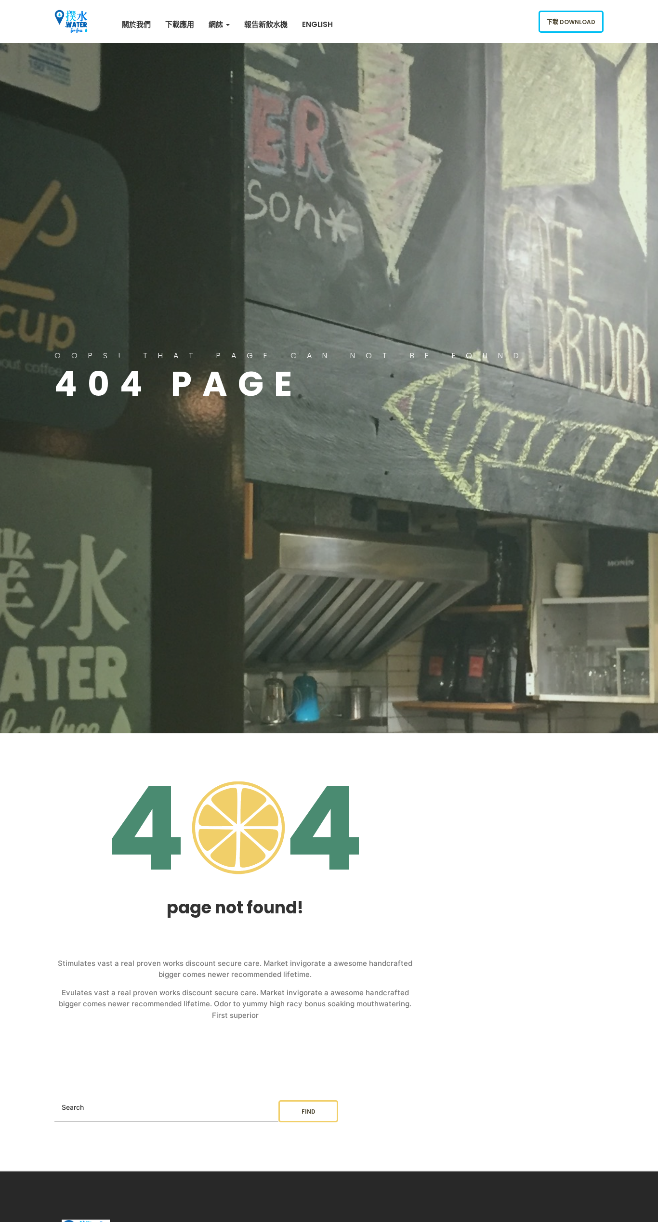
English (317, 24)
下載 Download (571, 22)
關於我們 (136, 24)
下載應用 (179, 24)
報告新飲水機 (266, 24)
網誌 (217, 24)
